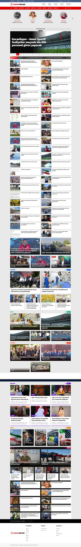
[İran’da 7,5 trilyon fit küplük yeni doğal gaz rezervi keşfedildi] (46, 174)
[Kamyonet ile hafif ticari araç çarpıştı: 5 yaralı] (15, 167)
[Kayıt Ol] (66, 8)
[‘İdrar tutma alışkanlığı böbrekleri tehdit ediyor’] (28, 470)
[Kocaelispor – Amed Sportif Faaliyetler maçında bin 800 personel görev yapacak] (46, 159)
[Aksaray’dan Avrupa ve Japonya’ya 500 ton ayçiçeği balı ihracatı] (48, 299)
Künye (27, 540)
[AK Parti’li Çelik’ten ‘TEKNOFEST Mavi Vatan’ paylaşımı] (15, 198)
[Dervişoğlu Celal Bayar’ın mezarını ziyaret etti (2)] (46, 143)
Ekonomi (28, 8)
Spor (45, 8)
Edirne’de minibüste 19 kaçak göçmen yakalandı (46, 57)
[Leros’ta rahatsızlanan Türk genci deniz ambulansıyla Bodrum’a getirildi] (15, 221)
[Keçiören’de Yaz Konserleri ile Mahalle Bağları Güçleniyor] (46, 97)
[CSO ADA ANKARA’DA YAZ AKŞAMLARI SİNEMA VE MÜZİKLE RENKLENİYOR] (15, 511)
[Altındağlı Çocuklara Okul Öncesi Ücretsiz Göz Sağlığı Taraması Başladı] (46, 105)
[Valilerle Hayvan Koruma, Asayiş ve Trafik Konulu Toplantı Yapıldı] (15, 97)
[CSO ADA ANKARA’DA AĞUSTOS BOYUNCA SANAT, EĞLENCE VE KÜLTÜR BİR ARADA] (46, 74)
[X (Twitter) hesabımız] (65, 1)
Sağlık (56, 8)
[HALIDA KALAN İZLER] (15, 74)
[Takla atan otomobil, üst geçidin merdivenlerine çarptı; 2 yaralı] (46, 198)
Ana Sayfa (58, 528)
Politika (34, 8)
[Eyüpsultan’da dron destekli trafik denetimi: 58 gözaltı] (15, 205)
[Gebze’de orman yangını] (15, 213)
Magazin (51, 8)
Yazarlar (16, 8)
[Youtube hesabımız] (68, 1)
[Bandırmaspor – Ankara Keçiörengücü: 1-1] (15, 136)
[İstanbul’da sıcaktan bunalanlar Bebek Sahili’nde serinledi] (15, 159)
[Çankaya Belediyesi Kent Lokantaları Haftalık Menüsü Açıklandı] (15, 120)
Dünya (40, 8)
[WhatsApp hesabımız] (70, 1)
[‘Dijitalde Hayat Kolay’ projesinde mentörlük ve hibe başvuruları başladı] (63, 299)
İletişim (57, 535)
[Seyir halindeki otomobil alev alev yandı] (46, 128)
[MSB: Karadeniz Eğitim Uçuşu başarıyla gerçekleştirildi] (46, 205)
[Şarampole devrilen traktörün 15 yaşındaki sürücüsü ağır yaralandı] (46, 190)
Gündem (22, 8)
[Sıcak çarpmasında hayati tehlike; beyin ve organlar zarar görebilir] (65, 470)
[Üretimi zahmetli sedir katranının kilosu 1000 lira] (17, 299)
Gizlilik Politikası (59, 533)
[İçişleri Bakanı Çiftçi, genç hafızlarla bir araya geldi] (15, 151)
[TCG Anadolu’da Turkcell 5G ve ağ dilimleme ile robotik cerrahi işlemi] (56, 279)
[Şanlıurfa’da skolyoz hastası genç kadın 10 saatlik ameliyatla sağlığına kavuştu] (40, 470)
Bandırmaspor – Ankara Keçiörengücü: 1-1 (24, 57)
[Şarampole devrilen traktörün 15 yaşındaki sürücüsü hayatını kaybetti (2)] (46, 182)
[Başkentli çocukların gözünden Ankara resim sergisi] (46, 511)
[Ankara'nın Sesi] (17, 5)
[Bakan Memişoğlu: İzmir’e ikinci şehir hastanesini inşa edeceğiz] (52, 470)
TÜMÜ (40, 30)
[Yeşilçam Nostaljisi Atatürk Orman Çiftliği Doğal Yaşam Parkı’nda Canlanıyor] (15, 105)
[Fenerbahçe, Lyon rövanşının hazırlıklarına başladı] (15, 190)
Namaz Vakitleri (44, 528)
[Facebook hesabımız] (26, 521)
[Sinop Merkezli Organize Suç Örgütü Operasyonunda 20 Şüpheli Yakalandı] (46, 120)
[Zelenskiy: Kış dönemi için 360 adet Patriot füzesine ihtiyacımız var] (46, 221)
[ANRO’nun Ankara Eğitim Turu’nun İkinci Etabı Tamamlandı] (46, 518)
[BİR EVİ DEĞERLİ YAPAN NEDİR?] (46, 66)
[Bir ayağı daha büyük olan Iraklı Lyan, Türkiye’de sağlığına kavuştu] (15, 470)
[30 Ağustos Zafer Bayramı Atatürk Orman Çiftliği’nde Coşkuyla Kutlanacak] (46, 112)
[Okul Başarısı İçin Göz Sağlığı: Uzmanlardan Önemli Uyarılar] (15, 112)
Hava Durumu (43, 530)
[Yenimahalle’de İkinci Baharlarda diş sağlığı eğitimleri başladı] (46, 89)
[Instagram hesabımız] (67, 1)
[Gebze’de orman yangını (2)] (15, 174)
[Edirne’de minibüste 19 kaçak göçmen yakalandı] (46, 136)
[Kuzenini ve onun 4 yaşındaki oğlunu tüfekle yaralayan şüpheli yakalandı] (46, 236)
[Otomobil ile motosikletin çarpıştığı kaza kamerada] (46, 167)
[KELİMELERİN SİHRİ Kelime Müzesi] (15, 81)
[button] (11, 8)
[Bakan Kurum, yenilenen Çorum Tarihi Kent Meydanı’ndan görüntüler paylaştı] (15, 182)
